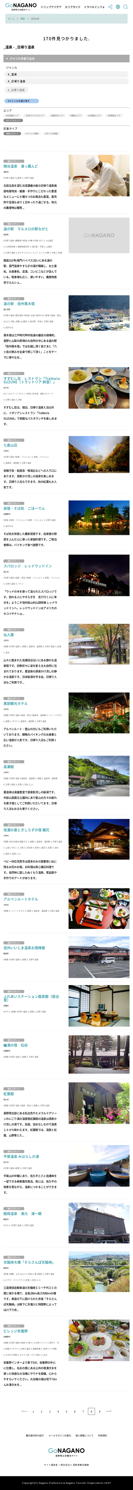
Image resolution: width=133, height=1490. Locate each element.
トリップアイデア (51, 7)
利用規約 (102, 1435)
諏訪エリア (76, 115)
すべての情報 (52, 133)
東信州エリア (57, 115)
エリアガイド (73, 7)
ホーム (11, 18)
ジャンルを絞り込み (22, 58)
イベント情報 (32, 133)
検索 (23, 18)
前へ (24, 1411)
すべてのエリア (13, 120)
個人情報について (85, 1435)
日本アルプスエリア (35, 115)
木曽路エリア (95, 115)
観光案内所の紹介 (35, 1435)
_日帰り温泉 (17, 90)
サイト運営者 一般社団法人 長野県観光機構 (66, 1464)
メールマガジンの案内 (59, 1435)
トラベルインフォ (94, 7)
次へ (108, 1411)
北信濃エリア (13, 115)
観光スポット (13, 133)
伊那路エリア (114, 115)
